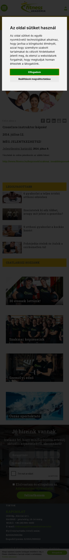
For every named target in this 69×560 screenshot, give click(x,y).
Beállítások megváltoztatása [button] (34, 78)
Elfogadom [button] (34, 72)
